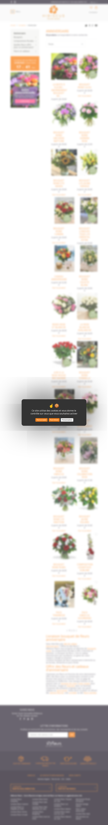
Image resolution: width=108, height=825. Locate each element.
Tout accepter (41, 420)
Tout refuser (54, 420)
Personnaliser (67, 420)
